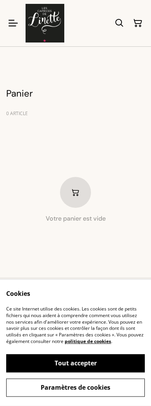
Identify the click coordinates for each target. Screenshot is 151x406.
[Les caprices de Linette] (45, 23)
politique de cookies (88, 341)
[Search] (119, 23)
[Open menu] (13, 23)
